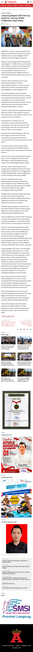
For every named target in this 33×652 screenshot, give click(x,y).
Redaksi (18, 645)
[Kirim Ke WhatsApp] (30, 329)
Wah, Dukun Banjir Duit (8, 583)
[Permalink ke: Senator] (2, 24)
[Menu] (2, 1)
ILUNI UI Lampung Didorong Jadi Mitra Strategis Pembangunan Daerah (7, 363)
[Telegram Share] (27, 329)
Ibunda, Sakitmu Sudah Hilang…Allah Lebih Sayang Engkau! (15, 567)
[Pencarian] (31, 2)
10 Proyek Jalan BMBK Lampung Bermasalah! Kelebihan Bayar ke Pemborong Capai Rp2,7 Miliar (24, 379)
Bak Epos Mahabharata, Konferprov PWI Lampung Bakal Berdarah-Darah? (16, 572)
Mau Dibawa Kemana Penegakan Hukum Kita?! (14, 588)
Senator (6, 23)
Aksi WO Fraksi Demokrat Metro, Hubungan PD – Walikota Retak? (15, 561)
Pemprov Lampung (6, 13)
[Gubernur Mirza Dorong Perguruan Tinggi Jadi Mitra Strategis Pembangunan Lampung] (8, 340)
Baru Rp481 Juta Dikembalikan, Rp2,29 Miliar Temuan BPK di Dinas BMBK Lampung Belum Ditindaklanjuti (8, 379)
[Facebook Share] (18, 329)
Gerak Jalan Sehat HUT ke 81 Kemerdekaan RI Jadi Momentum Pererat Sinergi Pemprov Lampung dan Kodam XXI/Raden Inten (24, 363)
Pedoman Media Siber (8, 645)
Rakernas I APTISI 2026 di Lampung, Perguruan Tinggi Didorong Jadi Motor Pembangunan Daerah (24, 347)
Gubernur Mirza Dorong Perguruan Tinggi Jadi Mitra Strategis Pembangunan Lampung (7, 347)
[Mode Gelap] (28, 2)
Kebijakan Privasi (26, 645)
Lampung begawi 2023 (8, 316)
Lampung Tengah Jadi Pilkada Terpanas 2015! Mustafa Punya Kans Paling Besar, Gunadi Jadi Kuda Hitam (16, 578)
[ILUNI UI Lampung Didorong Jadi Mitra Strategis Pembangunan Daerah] (8, 356)
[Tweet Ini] (21, 329)
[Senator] (10, 1)
